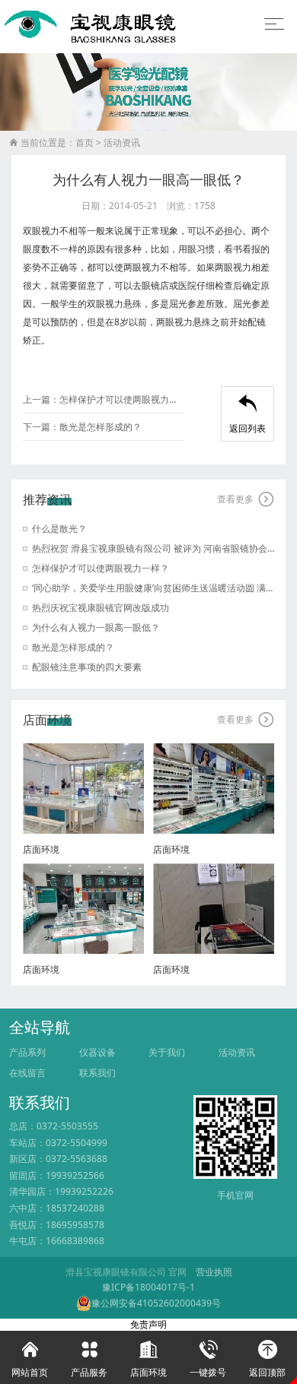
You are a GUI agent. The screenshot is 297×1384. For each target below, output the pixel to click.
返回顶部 (267, 1359)
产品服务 (89, 1359)
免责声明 (148, 1324)
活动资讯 (122, 142)
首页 (84, 142)
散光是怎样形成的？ (100, 426)
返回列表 (247, 414)
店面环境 (148, 1359)
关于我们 (166, 1052)
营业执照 (214, 1271)
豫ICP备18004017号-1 (148, 1287)
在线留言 (27, 1072)
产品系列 (27, 1052)
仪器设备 (97, 1052)
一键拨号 (208, 1359)
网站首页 (29, 1359)
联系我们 (97, 1072)
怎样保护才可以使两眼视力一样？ (121, 399)
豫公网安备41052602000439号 (156, 1303)
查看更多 (245, 499)
